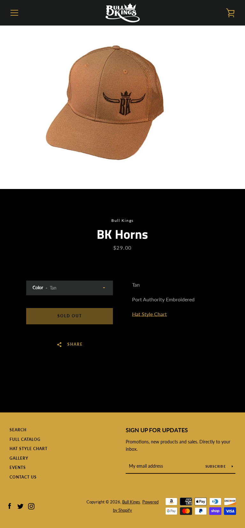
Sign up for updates (157, 430)
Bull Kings (131, 501)
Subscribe (216, 466)
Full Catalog (25, 439)
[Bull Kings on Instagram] (31, 505)
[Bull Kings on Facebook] (9, 505)
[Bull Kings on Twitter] (20, 505)
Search (18, 429)
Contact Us (23, 477)
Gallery (19, 458)
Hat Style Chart (149, 314)
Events (18, 467)
